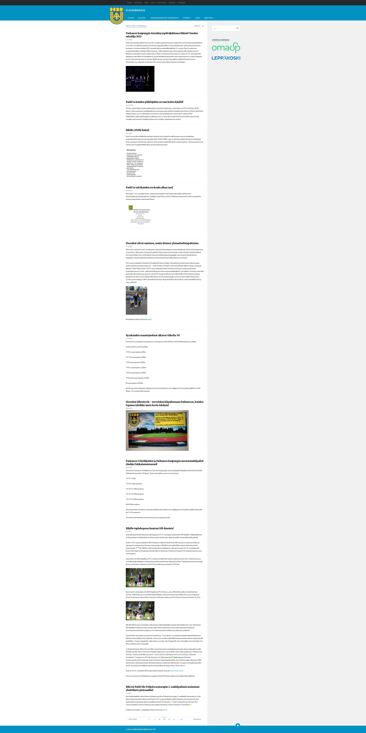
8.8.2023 (129, 467)
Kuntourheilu (162, 2)
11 (164, 719)
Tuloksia (141, 18)
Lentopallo (172, 2)
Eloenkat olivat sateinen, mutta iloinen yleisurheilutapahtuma (162, 243)
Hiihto (146, 2)
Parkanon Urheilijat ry (144, 729)
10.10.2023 (129, 105)
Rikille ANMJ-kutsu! (137, 130)
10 (159, 719)
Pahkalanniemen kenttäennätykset (164, 18)
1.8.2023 (129, 693)
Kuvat (197, 18)
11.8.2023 (129, 338)
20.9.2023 (129, 133)
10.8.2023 (129, 408)
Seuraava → (198, 719)
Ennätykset (208, 18)
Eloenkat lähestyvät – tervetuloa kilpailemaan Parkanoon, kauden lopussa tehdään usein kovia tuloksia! (164, 403)
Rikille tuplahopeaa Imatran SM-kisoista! (150, 528)
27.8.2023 (129, 246)
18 (181, 719)
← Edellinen (132, 719)
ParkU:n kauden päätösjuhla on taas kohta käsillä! (154, 102)
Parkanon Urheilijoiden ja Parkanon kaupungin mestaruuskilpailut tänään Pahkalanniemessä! (164, 462)
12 (169, 719)
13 (174, 719)
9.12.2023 (129, 40)
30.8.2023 (129, 190)
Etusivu (129, 2)
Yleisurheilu (138, 2)
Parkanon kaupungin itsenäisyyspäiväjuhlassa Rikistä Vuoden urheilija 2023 (162, 35)
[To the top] (237, 725)
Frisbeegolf (181, 2)
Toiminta (186, 18)
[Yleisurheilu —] (117, 15)
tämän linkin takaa (176, 671)
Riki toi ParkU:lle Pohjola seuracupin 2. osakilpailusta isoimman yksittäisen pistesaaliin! (162, 688)
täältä (149, 319)
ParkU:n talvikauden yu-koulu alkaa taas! (149, 187)
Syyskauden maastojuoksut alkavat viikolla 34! (153, 335)
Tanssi (153, 2)
